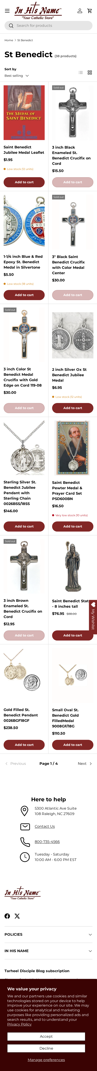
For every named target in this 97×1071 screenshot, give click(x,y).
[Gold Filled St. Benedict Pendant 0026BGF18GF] (24, 675)
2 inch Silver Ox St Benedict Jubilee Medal (69, 375)
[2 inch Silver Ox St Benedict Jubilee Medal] (72, 335)
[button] (90, 11)
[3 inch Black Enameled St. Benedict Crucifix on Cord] (72, 112)
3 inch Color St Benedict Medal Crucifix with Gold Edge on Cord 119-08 (23, 377)
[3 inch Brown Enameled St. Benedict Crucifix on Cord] (24, 566)
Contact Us (45, 826)
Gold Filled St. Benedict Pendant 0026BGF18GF (21, 715)
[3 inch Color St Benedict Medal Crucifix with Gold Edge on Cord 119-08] (24, 335)
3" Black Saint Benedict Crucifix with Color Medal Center (68, 265)
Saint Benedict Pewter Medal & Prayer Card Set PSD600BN (67, 490)
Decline (46, 1048)
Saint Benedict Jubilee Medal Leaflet (24, 150)
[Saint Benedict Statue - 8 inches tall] (72, 566)
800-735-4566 (47, 842)
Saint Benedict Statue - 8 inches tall (72, 604)
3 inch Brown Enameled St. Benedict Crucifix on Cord (23, 608)
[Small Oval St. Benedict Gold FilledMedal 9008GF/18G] (72, 675)
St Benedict (25, 40)
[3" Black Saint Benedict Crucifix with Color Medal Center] (72, 222)
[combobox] (48, 25)
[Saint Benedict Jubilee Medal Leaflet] (24, 112)
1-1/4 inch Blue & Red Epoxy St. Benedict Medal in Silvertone (23, 261)
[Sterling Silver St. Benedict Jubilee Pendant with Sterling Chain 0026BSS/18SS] (24, 448)
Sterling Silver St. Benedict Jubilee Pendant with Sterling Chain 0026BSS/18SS (20, 493)
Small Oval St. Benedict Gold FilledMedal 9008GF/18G (65, 718)
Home (9, 40)
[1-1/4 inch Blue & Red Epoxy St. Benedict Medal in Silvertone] (24, 222)
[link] (19, 763)
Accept (46, 1036)
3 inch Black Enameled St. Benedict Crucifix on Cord (71, 155)
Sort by (10, 69)
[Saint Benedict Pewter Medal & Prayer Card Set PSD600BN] (72, 448)
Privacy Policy (19, 1024)
